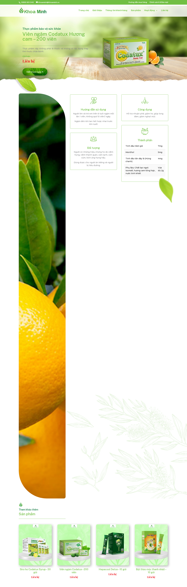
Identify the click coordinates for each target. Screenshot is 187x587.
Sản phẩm (136, 10)
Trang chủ (83, 10)
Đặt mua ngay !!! (35, 72)
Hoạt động (149, 10)
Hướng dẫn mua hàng (137, 2)
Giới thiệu (97, 10)
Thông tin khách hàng (116, 10)
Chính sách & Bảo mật (158, 2)
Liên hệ (164, 10)
